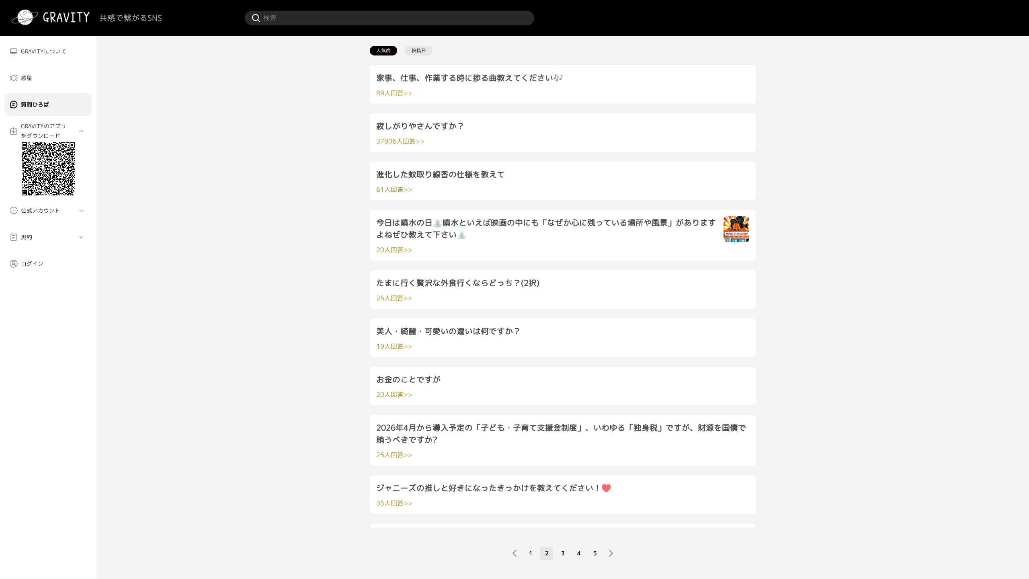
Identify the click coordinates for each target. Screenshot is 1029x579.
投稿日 (419, 50)
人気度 (383, 50)
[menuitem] (48, 51)
